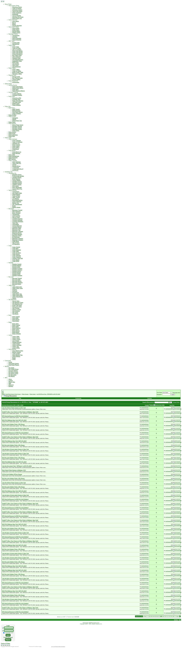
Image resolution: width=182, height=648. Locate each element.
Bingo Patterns (16, 328)
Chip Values (15, 21)
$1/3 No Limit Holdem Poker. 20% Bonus (13, 424)
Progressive (15, 292)
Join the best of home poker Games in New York (15, 428)
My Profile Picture (13, 369)
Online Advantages (17, 86)
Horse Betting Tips (17, 355)
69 (163, 616)
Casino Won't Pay (17, 189)
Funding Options (16, 93)
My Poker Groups (13, 372)
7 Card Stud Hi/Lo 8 (17, 169)
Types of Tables (16, 71)
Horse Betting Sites (17, 350)
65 (155, 616)
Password (159, 394)
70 (165, 616)
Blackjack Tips (16, 230)
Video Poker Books (17, 296)
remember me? (9, 632)
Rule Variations (16, 211)
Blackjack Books (17, 233)
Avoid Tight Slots (17, 305)
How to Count (16, 217)
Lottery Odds (15, 336)
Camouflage (15, 224)
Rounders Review (17, 126)
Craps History (16, 254)
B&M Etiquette (16, 110)
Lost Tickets (15, 341)
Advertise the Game (17, 17)
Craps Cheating (16, 257)
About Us (11, 385)
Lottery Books (16, 343)
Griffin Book (15, 241)
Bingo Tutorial (16, 325)
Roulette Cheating (17, 270)
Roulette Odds (16, 267)
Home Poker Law (17, 18)
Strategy (14, 289)
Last (177, 616)
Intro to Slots (15, 301)
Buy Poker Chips (17, 55)
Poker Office (15, 147)
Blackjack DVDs (16, 235)
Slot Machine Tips (17, 304)
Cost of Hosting (16, 15)
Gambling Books (16, 177)
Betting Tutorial (16, 352)
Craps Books (15, 260)
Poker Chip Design (17, 52)
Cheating (14, 37)
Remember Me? (176, 392)
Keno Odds (15, 318)
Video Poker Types (17, 288)
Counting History (16, 227)
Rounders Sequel (17, 127)
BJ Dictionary (16, 237)
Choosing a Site (16, 98)
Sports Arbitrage (16, 201)
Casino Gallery (16, 79)
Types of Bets (16, 196)
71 (167, 616)
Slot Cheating (16, 311)
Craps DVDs (15, 261)
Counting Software (17, 220)
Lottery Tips (15, 346)
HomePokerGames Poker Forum (13, 394)
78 (171, 616)
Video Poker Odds (17, 295)
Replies (151, 405)
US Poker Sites (16, 102)
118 (173, 616)
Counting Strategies (17, 221)
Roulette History (16, 271)
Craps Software (16, 255)
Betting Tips (15, 203)
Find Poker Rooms (17, 112)
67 (159, 616)
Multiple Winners (16, 342)
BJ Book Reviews (17, 234)
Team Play (15, 223)
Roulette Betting (16, 265)
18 (149, 616)
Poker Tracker (16, 145)
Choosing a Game (17, 10)
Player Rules (15, 28)
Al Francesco (16, 244)
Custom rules (16, 42)
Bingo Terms (15, 329)
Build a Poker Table (17, 72)
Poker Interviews (13, 135)
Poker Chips (15, 47)
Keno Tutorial (16, 316)
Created (147, 405)
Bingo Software (16, 333)
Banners (11, 386)
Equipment (15, 14)
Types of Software (17, 142)
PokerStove (15, 149)
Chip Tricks (15, 65)
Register (8, 639)
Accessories (15, 82)
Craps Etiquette (16, 250)
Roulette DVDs (16, 274)
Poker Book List (16, 152)
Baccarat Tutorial (17, 278)
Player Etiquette (16, 39)
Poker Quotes (12, 132)
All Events (15, 118)
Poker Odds (12, 154)
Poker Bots (15, 89)
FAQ (20, 398)
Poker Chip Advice (17, 54)
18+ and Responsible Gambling (58, 646)
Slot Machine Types (17, 302)
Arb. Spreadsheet (17, 204)
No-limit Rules (16, 31)
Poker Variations (16, 12)
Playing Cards (16, 76)
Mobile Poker (16, 103)
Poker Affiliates (16, 105)
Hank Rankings (16, 162)
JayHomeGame (145, 407)
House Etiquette (16, 38)
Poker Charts (16, 146)
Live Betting (15, 198)
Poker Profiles (12, 115)
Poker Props (12, 133)
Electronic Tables (17, 74)
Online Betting (16, 194)
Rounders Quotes (17, 129)
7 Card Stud (15, 167)
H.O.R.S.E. (15, 170)
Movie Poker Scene (17, 125)
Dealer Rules (15, 29)
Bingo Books (15, 332)
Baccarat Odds (16, 279)
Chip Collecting (16, 56)
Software (14, 291)
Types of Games (16, 8)
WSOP (14, 119)
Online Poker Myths (17, 88)
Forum (10, 362)
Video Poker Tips (17, 294)
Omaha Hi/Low (16, 166)
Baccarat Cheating (17, 282)
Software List (16, 143)
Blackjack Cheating (17, 238)
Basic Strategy (16, 213)
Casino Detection (17, 225)
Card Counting (16, 216)
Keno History (15, 319)
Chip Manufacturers (17, 59)
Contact (11, 380)
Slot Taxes (15, 312)
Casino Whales (16, 180)
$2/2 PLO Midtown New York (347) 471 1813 (14, 420)
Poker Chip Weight (17, 51)
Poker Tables (16, 69)
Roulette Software (17, 275)
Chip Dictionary (16, 66)
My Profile (11, 368)
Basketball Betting (17, 200)
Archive (176, 619)
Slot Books (15, 314)
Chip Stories (15, 64)
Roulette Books (16, 272)
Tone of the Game (17, 11)
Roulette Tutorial (16, 264)
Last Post (172, 405)
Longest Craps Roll (17, 258)
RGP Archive (12, 159)
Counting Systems (17, 218)
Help (10, 383)
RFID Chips (15, 62)
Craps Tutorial (16, 247)
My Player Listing (13, 373)
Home (10, 379)
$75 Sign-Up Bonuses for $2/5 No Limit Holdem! (15, 416)
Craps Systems (16, 252)
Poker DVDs (15, 130)
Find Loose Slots (17, 306)
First (144, 616)
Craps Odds (15, 251)
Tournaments (15, 35)
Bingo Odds (15, 326)
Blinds (14, 24)
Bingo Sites (15, 323)
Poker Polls (12, 136)
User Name (159, 392)
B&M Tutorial (16, 109)
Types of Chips (16, 48)
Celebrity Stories (16, 184)
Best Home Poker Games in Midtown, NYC (14, 470)
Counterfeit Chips (17, 61)
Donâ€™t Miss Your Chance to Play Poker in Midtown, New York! (20, 412)
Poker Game (33, 394)
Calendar (149, 398)
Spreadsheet (15, 44)
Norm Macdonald (17, 187)
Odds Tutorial (16, 197)
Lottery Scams (16, 339)
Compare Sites (16, 99)
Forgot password (8, 637)
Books (14, 206)
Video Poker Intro (17, 287)
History (14, 298)
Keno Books (15, 321)
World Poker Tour (17, 120)
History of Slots (16, 309)
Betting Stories (16, 207)
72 (169, 616)
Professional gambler (18, 176)
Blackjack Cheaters (17, 240)
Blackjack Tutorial (17, 210)
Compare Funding (17, 95)
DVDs (14, 359)
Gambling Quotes (17, 181)
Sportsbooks (15, 191)
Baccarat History (17, 281)
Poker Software (16, 140)
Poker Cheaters (16, 113)
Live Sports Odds (17, 193)
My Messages (12, 375)
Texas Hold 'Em (16, 163)
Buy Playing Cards (17, 78)
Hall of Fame (15, 243)
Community (78, 398)
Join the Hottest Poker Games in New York (14, 407)
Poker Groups (25, 394)
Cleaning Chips (16, 58)
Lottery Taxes (16, 338)
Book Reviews (16, 153)
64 (153, 616)
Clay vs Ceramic (16, 49)
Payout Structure (17, 25)
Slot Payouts (15, 308)
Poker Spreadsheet (14, 156)
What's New (12, 382)
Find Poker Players (14, 365)
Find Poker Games (14, 363)
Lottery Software (16, 345)
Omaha (14, 164)
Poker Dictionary (13, 157)
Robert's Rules (16, 32)
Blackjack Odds (16, 228)
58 (151, 616)
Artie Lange (15, 186)
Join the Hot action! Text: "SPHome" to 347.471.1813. (17, 466)
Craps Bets (15, 248)
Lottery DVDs (16, 348)
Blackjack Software (17, 231)
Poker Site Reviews (17, 100)
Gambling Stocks (17, 183)
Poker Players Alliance (18, 91)
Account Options (13, 370)
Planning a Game (17, 7)
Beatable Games (17, 174)
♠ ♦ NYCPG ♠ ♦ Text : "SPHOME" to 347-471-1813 (48, 394)
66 (157, 616)
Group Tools (176, 402)
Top (180, 619)
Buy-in (14, 22)
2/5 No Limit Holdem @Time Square (12, 474)
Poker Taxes (12, 122)
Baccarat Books (16, 284)
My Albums (12, 376)
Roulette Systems (17, 268)
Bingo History (16, 331)
